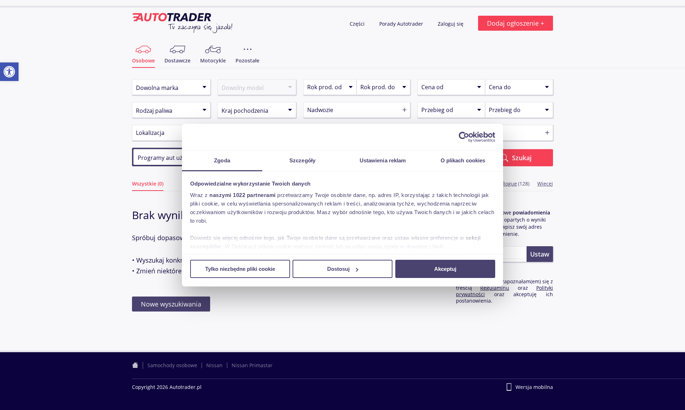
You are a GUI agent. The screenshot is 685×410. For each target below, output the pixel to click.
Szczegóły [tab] (302, 160)
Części (358, 23)
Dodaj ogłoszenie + (515, 23)
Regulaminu (494, 287)
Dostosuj (338, 269)
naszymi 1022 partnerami (242, 195)
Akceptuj (445, 269)
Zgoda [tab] (222, 160)
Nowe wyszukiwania (171, 304)
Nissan (214, 365)
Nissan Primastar (252, 365)
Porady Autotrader (402, 23)
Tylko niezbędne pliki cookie (240, 269)
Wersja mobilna (534, 387)
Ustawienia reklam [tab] (383, 160)
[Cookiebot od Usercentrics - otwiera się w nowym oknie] (464, 137)
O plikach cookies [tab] (463, 160)
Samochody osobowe (172, 365)
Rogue (509, 183)
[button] (9, 71)
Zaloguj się (451, 23)
